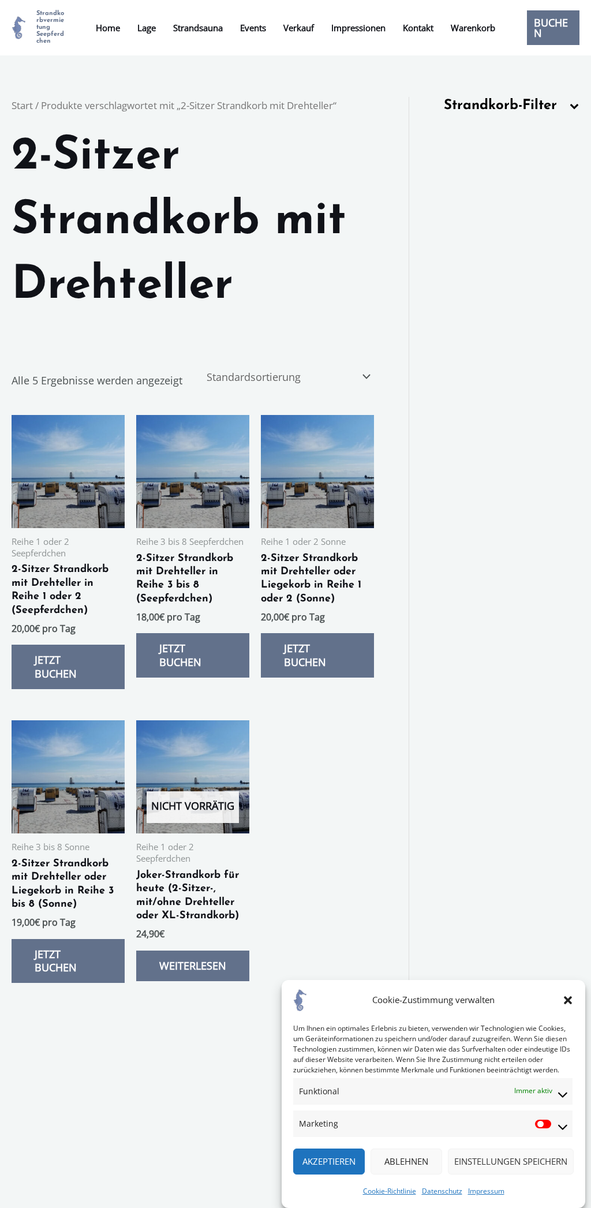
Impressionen (358, 27)
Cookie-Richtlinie (389, 1191)
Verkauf (298, 27)
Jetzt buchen (56, 666)
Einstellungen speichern (510, 1161)
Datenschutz (442, 1191)
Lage (146, 27)
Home (108, 27)
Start (22, 105)
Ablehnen (406, 1161)
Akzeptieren (329, 1161)
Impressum (486, 1191)
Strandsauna (198, 27)
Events (253, 27)
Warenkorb (473, 27)
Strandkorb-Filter (500, 106)
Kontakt (418, 27)
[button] (568, 1000)
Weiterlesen (192, 966)
